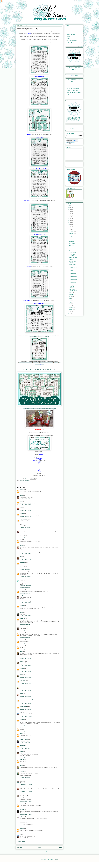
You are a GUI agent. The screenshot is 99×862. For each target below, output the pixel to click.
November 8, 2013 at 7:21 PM (25, 677)
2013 (69, 229)
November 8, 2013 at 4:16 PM (25, 504)
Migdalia (21, 579)
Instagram (68, 36)
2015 (69, 226)
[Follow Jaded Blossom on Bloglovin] (72, 141)
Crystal (21, 787)
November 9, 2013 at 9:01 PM (25, 777)
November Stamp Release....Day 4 (73, 273)
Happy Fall (71, 239)
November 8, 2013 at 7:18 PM (25, 665)
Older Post (59, 847)
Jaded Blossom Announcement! (73, 290)
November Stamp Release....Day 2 (73, 278)
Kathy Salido (22, 809)
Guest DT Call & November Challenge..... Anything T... (72, 285)
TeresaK (21, 595)
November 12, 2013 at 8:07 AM (26, 831)
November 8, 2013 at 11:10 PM (26, 725)
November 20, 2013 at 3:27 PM (26, 839)
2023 (69, 211)
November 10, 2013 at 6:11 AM (26, 791)
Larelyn (21, 545)
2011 (69, 313)
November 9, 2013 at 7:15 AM (25, 748)
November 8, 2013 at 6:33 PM (25, 637)
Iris (20, 712)
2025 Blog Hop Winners (71, 40)
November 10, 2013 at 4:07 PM (26, 807)
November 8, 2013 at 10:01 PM (26, 716)
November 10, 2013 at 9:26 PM (26, 820)
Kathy (21, 674)
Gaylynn (21, 765)
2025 (69, 207)
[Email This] (30, 479)
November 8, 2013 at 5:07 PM (25, 559)
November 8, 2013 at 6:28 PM (25, 630)
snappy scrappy (23, 626)
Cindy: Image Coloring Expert (72, 88)
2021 (69, 215)
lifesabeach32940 (23, 519)
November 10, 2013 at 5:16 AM (26, 784)
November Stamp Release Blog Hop (73, 267)
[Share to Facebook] (34, 479)
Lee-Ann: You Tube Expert (72, 90)
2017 (69, 222)
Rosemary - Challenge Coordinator (73, 92)
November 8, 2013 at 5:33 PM (25, 587)
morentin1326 (22, 618)
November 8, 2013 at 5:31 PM (25, 576)
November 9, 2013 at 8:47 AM (25, 757)
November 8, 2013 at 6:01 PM (25, 624)
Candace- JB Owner (70, 81)
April (70, 303)
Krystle (21, 495)
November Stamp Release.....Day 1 (73, 281)
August (70, 296)
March (70, 305)
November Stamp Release (25, 480)
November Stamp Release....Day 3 (73, 275)
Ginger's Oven (72, 237)
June (70, 300)
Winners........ (71, 245)
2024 (69, 209)
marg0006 (22, 771)
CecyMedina (22, 745)
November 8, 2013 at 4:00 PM (25, 493)
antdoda (21, 612)
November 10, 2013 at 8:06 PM (26, 814)
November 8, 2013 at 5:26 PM (25, 569)
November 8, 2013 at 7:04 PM (25, 649)
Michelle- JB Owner (70, 83)
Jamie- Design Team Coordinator (73, 86)
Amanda (68, 96)
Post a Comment (21, 841)
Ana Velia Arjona (23, 571)
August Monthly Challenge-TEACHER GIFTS (72, 70)
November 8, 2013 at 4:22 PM (25, 516)
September (71, 294)
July (70, 298)
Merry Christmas (72, 249)
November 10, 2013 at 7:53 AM (26, 801)
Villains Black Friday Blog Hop (73, 235)
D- (20, 794)
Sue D (21, 539)
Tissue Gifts (71, 250)
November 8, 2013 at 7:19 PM (25, 671)
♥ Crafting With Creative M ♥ (25, 585)
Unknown (22, 489)
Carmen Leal (22, 562)
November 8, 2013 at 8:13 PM (25, 696)
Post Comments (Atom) (42, 851)
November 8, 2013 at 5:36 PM (25, 593)
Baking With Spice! (73, 264)
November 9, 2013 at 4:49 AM (25, 742)
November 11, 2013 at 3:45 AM (26, 826)
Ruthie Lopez (22, 686)
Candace (21, 693)
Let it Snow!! (71, 241)
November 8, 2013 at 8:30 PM (25, 703)
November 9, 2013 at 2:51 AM (25, 731)
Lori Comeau (22, 779)
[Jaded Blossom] (74, 75)
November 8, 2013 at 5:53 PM (25, 609)
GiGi (21, 556)
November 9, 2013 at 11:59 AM (26, 763)
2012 (69, 311)
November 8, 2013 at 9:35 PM (25, 709)
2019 (69, 218)
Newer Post (19, 847)
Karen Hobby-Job (23, 706)
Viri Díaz (21, 530)
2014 (69, 228)
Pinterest (68, 38)
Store (67, 29)
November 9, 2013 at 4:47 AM (25, 736)
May (70, 302)
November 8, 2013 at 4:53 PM (25, 553)
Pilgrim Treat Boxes (73, 257)
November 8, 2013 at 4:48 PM (25, 542)
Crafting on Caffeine (24, 739)
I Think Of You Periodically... (72, 255)
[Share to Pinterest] (36, 479)
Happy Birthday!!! (72, 252)
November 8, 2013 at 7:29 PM (25, 683)
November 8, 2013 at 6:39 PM (25, 643)
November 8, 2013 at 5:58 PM (25, 615)
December (71, 231)
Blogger (56, 859)
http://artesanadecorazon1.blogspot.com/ (28, 699)
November (71, 233)
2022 (69, 213)
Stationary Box (72, 243)
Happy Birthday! (72, 247)
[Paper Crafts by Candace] (74, 184)
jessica (21, 751)
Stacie (21, 501)
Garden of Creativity (70, 34)
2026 (69, 205)
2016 (69, 224)
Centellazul (22, 661)
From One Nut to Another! (72, 262)
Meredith (21, 733)
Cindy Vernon (22, 680)
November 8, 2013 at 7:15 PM (25, 658)
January (71, 309)
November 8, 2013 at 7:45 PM (25, 690)
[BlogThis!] (32, 479)
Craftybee (22, 816)
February (71, 307)
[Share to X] (33, 479)
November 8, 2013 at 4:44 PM (25, 537)
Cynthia (68, 94)
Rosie (21, 507)
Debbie (21, 651)
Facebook (68, 32)
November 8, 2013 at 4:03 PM (25, 498)
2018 (69, 220)
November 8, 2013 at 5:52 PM (25, 602)
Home (39, 847)
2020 (69, 216)
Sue (20, 727)
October (71, 292)
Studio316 (22, 759)
